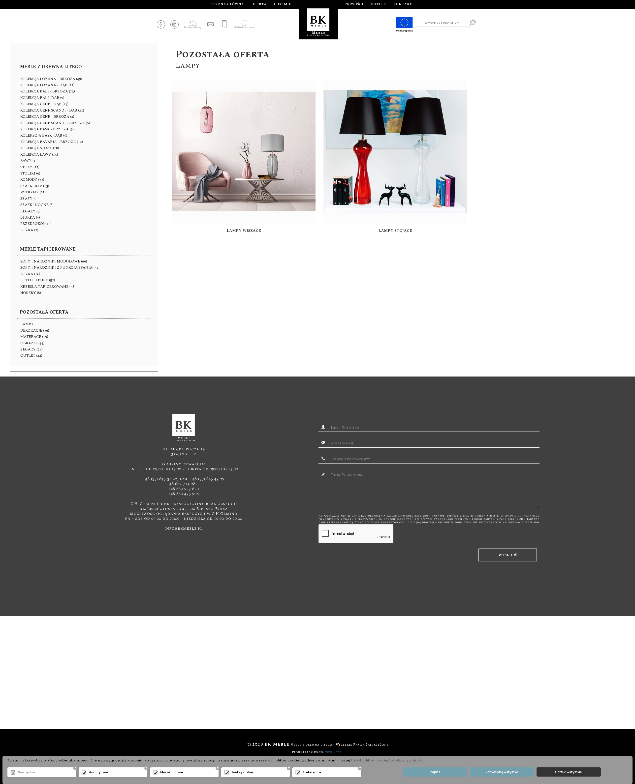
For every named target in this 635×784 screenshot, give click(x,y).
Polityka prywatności (407, 760)
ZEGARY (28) (31, 349)
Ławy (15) (29, 161)
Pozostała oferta (44, 312)
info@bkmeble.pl (183, 528)
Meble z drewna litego (51, 66)
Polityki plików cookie (369, 760)
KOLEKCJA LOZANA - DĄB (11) (47, 85)
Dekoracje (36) (34, 330)
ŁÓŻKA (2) (29, 230)
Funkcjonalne (242, 772)
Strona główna (227, 4)
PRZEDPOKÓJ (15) (35, 224)
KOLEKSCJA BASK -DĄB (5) (43, 135)
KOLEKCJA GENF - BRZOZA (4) (47, 116)
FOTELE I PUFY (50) (37, 280)
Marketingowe (171, 772)
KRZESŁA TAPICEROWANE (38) (47, 287)
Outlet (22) (31, 355)
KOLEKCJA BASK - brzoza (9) (47, 129)
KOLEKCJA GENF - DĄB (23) (44, 104)
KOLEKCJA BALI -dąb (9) (42, 98)
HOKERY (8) (30, 293)
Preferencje (312, 772)
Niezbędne (26, 772)
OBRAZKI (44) (32, 343)
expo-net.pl (333, 752)
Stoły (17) (29, 167)
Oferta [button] (259, 4)
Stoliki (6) (30, 173)
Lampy (27, 324)
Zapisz (435, 772)
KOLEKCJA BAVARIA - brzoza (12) (51, 142)
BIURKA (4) (30, 217)
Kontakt (403, 4)
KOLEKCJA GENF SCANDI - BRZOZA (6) (55, 123)
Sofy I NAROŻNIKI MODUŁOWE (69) (53, 261)
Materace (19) (34, 337)
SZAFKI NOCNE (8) (37, 205)
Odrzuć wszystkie (568, 772)
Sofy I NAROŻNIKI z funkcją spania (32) (59, 267)
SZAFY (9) (28, 199)
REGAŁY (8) (30, 211)
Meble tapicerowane (48, 249)
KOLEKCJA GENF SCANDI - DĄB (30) (52, 110)
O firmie (282, 4)
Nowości (354, 4)
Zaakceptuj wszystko (502, 772)
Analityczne (98, 772)
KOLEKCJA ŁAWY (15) (39, 154)
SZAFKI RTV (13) (34, 186)
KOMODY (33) (32, 179)
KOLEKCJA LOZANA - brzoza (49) (51, 79)
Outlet (378, 4)
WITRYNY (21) (33, 192)
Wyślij (506, 554)
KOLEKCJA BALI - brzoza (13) (47, 91)
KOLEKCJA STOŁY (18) (39, 148)
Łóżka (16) (30, 274)
